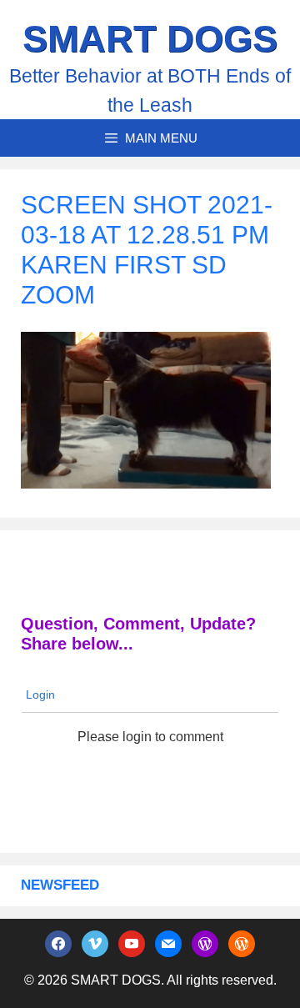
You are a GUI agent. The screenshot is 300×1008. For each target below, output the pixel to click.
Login (38, 694)
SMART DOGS (150, 39)
